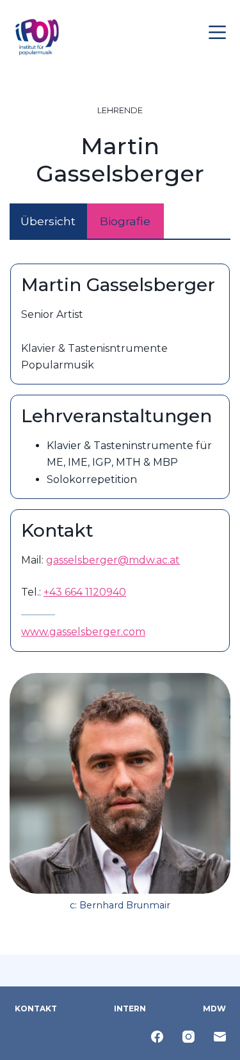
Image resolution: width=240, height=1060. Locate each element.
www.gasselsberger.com (83, 632)
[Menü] (217, 32)
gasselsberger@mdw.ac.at (113, 560)
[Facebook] (157, 1037)
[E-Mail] (220, 1037)
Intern (130, 1008)
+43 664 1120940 (85, 592)
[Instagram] (188, 1037)
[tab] (48, 221)
